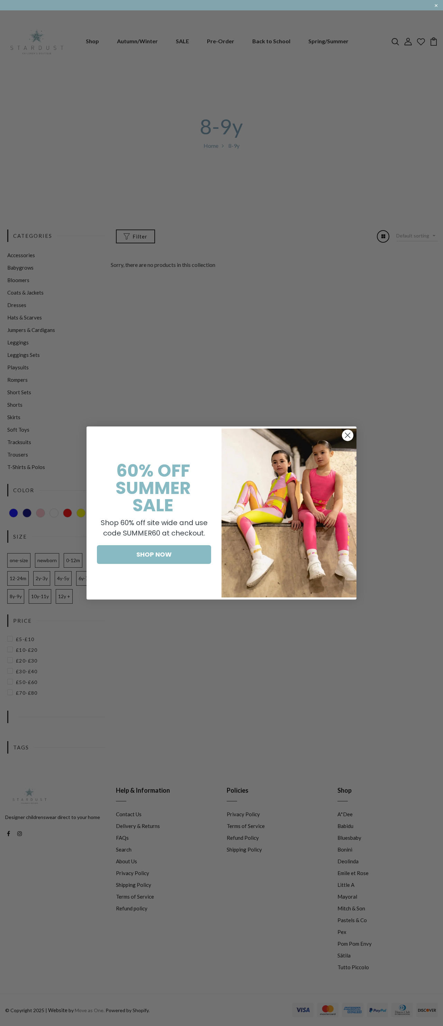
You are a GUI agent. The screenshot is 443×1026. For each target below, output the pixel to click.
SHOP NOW (154, 554)
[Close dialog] (348, 435)
